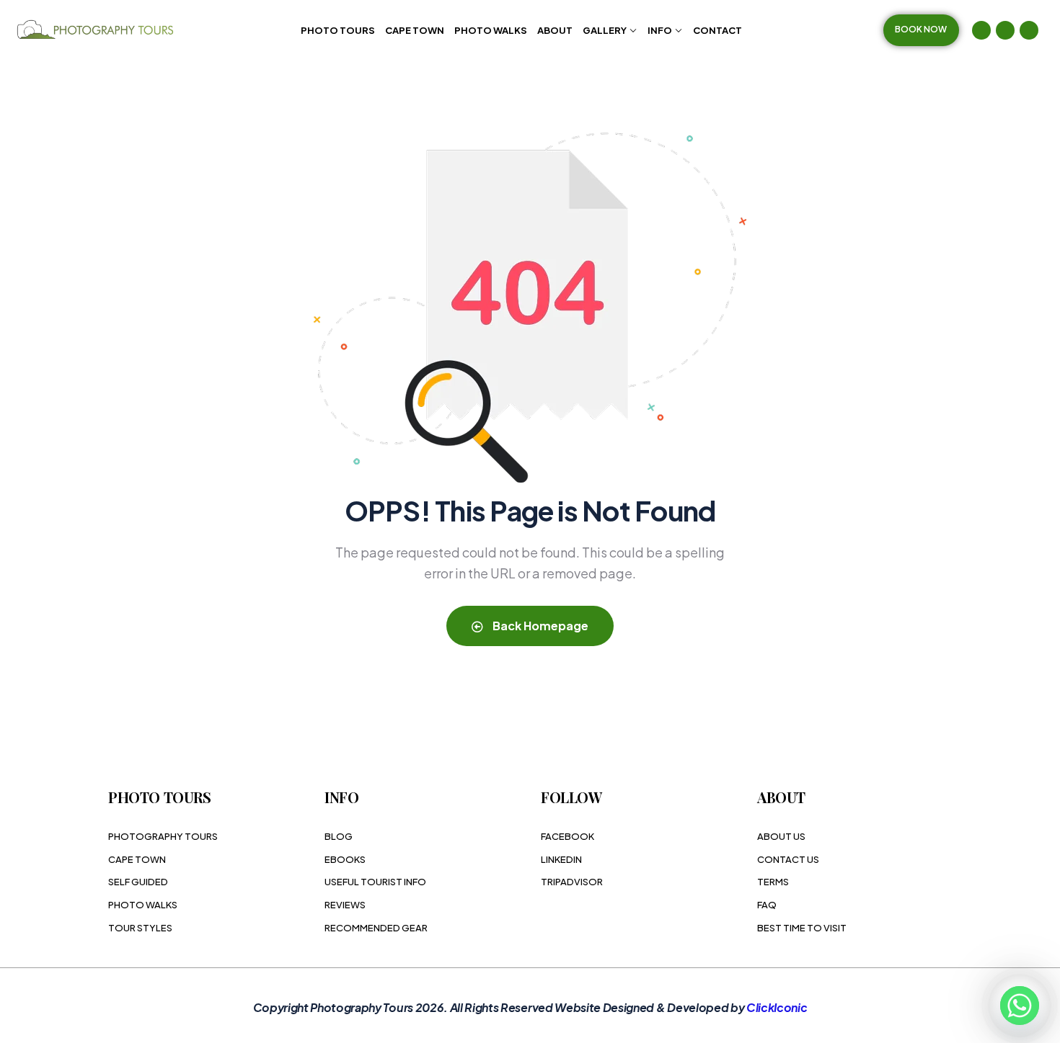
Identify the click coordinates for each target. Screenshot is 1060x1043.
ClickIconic (776, 1007)
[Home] (97, 29)
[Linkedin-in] (1029, 30)
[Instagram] (1005, 30)
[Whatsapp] (1019, 1005)
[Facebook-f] (981, 30)
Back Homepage (539, 625)
